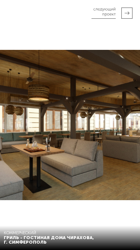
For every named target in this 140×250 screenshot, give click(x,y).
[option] (70, 125)
